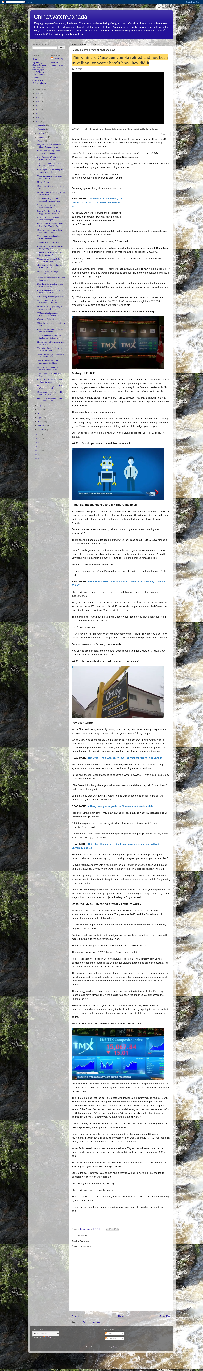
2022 (37, 109)
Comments (111, 1338)
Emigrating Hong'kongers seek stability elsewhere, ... (49, 205)
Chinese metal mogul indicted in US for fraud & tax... (50, 393)
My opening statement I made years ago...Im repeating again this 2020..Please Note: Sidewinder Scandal (39, 69)
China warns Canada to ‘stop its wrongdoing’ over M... (50, 247)
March (41, 421)
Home (121, 1316)
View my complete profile (57, 63)
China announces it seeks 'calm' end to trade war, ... (49, 177)
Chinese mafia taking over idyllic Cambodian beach (50, 386)
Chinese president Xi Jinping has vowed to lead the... (50, 170)
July (40, 405)
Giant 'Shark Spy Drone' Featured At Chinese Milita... (50, 399)
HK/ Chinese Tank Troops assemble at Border (47, 272)
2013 (37, 454)
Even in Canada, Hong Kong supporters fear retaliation (48, 212)
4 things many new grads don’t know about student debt (121, 806)
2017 (37, 438)
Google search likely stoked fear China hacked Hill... (50, 266)
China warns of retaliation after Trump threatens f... (49, 380)
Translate (51, 1337)
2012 (37, 458)
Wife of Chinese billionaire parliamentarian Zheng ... (48, 361)
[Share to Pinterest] (118, 1229)
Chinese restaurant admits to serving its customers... (48, 259)
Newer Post (78, 1316)
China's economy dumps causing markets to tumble (50, 330)
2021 (37, 113)
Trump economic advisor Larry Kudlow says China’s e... (49, 336)
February (41, 425)
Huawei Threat (43, 182)
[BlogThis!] (110, 1229)
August (41, 141)
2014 (37, 450)
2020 (37, 117)
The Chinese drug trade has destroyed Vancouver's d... (48, 199)
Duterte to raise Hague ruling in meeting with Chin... (49, 307)
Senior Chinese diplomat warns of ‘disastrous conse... (50, 355)
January (41, 429)
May (40, 413)
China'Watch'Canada (60, 16)
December (42, 124)
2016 (37, 442)
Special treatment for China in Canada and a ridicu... (49, 164)
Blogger (116, 1346)
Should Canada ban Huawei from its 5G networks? (50, 253)
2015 (37, 446)
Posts (109, 1333)
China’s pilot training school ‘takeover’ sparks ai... (48, 151)
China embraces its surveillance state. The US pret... (49, 231)
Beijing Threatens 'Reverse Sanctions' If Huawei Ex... (48, 301)
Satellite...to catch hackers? (48, 242)
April (40, 417)
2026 (37, 93)
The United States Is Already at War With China (49, 349)
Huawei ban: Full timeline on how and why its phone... (50, 342)
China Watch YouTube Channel (39, 81)
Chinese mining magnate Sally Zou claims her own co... (51, 291)
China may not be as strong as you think (50, 187)
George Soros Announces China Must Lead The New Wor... (50, 224)
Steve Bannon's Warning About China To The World (49, 158)
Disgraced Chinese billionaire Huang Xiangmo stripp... (49, 145)
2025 (37, 97)
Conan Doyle (59, 58)
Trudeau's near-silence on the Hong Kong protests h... (51, 278)
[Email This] (107, 1229)
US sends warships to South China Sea (51, 324)
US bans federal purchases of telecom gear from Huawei (48, 314)
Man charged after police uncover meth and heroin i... (50, 284)
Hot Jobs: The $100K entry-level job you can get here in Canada (125, 758)
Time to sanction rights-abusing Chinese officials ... (49, 237)
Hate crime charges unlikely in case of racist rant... (51, 193)
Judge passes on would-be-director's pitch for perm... (48, 368)
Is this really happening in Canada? (51, 296)
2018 (37, 434)
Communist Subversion (46, 319)
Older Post (165, 1316)
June (40, 409)
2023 (37, 105)
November (42, 128)
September (42, 137)
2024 (37, 101)
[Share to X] (112, 1229)
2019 (37, 121)
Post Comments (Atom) (92, 1322)
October (41, 133)
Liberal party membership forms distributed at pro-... (50, 218)
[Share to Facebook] (115, 1229)
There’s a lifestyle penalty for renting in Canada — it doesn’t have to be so (97, 202)
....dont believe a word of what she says (50, 374)
